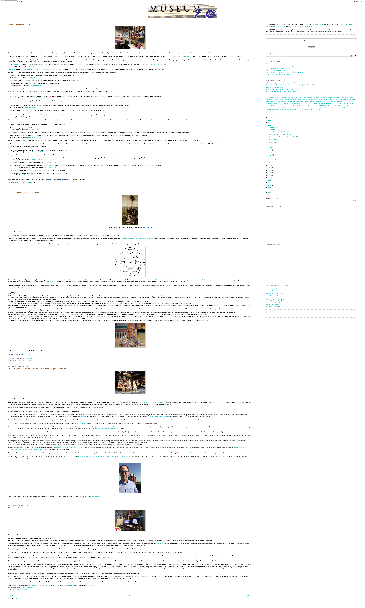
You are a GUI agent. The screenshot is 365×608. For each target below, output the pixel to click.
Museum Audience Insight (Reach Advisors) (278, 301)
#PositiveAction (17, 64)
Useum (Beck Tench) (272, 295)
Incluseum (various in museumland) (276, 290)
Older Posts (248, 595)
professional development (329, 106)
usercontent (293, 109)
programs (342, 105)
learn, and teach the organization (105, 428)
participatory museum (299, 105)
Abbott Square (269, 97)
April (270, 155)
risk (285, 107)
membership (303, 103)
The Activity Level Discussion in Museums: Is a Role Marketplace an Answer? (37, 369)
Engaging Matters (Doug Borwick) (275, 293)
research (282, 107)
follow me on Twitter (351, 201)
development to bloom (189, 427)
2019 (269, 125)
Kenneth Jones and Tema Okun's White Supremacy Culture (42, 69)
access (274, 97)
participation (287, 105)
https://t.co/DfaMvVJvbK (159, 64)
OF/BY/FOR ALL (319, 24)
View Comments (27, 182)
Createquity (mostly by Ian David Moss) (277, 288)
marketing (297, 103)
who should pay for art (80, 423)
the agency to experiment (185, 432)
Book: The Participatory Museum (310, 99)
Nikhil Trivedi (12, 69)
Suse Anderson (19, 88)
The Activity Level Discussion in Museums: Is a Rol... (284, 137)
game (323, 101)
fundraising (318, 101)
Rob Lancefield (31, 585)
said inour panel (159, 543)
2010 (269, 182)
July (270, 150)
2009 (269, 185)
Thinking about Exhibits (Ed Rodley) (276, 306)
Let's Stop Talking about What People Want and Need (281, 83)
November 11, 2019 (32, 66)
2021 (269, 120)
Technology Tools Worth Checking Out (342, 107)
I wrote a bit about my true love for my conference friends (137, 238)
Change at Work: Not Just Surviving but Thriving (151, 402)
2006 (269, 192)
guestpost (328, 101)
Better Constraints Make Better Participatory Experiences (282, 66)
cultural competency (282, 101)
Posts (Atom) (19, 599)
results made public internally (66, 447)
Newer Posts (11, 595)
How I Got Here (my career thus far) (276, 70)
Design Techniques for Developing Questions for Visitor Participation (285, 72)
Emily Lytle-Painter (187, 56)
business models (323, 99)
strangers (311, 107)
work (31, 360)
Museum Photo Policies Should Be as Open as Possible (281, 89)
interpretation (281, 103)
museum (23, 183)
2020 (269, 122)
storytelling (306, 107)
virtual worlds (301, 109)
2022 (269, 117)
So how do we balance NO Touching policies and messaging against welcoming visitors (180, 280)
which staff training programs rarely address (196, 453)
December (272, 127)
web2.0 (311, 110)
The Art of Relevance (279, 26)
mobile (308, 103)
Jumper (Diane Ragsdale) (273, 304)
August (271, 147)
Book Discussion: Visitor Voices (282, 99)
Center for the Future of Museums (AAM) (277, 303)
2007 (269, 190)
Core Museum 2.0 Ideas (348, 99)
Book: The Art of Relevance (296, 99)
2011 (269, 180)
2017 (269, 165)
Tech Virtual (328, 107)
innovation (36, 427)
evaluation (306, 101)
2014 (269, 172)
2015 (269, 170)
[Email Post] (34, 182)
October (271, 142)
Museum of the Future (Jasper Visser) (276, 299)
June (271, 152)
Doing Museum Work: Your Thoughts (22, 24)
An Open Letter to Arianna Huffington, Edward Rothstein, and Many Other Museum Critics (290, 85)
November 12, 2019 (29, 107)
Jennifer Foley (175, 56)
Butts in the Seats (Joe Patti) (274, 291)
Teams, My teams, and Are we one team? (24, 192)
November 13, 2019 (35, 98)
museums (21, 360)
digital (295, 101)
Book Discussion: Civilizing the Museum (303, 97)
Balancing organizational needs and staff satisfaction (31, 449)
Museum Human (95, 497)
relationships (271, 107)
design (290, 101)
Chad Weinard (48, 179)
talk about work (63, 179)
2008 (269, 187)
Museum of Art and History (324, 103)
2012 (269, 177)
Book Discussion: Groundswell (320, 97)
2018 (269, 163)
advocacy (279, 97)
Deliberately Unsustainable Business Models (278, 74)
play (317, 105)
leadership (16, 183)
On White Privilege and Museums (275, 87)
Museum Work (13, 508)
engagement (49, 427)
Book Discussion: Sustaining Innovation (337, 97)
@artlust (52, 281)
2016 (269, 167)
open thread (281, 105)
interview (286, 103)
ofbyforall (276, 105)
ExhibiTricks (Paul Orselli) (273, 297)
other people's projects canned (158, 416)
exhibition (312, 101)
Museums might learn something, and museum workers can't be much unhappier (104, 456)
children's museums (332, 99)
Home (130, 595)
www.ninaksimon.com (307, 26)
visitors (306, 109)
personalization (312, 105)
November (272, 129)
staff (28, 183)
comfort (340, 99)
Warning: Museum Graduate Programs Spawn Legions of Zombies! (284, 91)
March (271, 157)
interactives (274, 103)
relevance (277, 107)
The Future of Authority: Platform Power (277, 64)
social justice (297, 107)
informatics (340, 101)
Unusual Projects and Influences (277, 110)
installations (346, 101)
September (272, 145)
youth (318, 109)
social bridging (290, 107)
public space (348, 105)
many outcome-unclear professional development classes (98, 427)
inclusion (334, 101)
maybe (83, 416)
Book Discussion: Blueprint (288, 97)
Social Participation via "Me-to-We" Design (278, 68)
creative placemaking (271, 101)
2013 (269, 175)
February (272, 159)
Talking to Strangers (320, 107)
